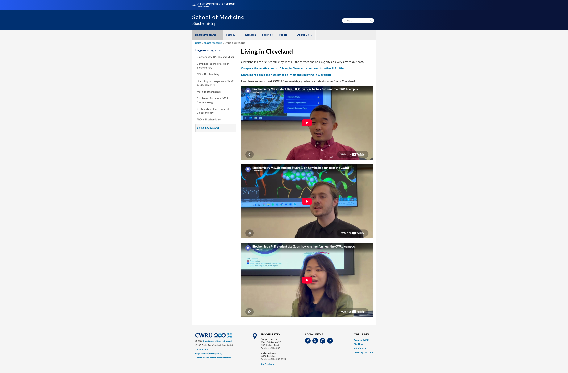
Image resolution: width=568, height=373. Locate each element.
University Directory (363, 352)
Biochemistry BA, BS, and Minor (215, 57)
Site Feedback (267, 364)
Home (198, 43)
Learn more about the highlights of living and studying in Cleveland (286, 74)
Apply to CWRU (361, 340)
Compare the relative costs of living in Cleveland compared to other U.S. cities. (293, 68)
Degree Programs (205, 34)
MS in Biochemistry (208, 74)
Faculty (230, 34)
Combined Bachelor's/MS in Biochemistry (213, 65)
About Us (303, 34)
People (283, 34)
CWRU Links (361, 334)
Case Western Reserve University (218, 341)
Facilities (267, 34)
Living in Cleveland (208, 127)
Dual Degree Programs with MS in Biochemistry (215, 83)
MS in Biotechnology (209, 91)
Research (250, 34)
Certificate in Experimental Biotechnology (213, 111)
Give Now (358, 344)
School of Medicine (218, 17)
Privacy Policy (215, 353)
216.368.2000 (201, 349)
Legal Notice (201, 353)
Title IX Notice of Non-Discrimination (213, 357)
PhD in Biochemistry (209, 119)
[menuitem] (207, 35)
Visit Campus (360, 348)
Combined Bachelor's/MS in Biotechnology (213, 100)
